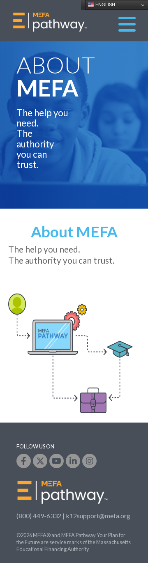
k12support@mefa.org (98, 515)
